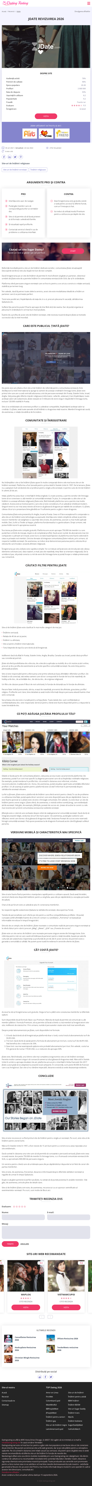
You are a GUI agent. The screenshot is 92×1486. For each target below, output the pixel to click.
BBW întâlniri (73, 1400)
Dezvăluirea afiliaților (10, 1472)
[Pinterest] (21, 157)
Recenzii (5, 1396)
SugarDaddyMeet (75, 1425)
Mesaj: (5, 1223)
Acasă (4, 1392)
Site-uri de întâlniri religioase (16, 163)
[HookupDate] (8, 1349)
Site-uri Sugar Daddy (76, 1409)
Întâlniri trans (74, 1413)
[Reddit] (40, 1377)
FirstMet (49, 1396)
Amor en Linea (52, 1392)
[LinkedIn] (9, 157)
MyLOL (71, 1417)
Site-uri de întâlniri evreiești (15, 169)
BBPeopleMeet (52, 1409)
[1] (14, 1206)
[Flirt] (29, 134)
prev (41, 1317)
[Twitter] (15, 157)
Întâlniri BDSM (74, 1405)
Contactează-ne (8, 1400)
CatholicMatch (74, 1429)
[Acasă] (15, 3)
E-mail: (50, 1212)
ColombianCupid (53, 1400)
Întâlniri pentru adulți (77, 1396)
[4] (22, 1206)
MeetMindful (51, 1405)
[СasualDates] (8, 1339)
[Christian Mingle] (8, 1359)
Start (73, 251)
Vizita (46, 116)
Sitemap (5, 1405)
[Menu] (88, 3)
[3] (19, 1206)
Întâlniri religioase (38, 169)
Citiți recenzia (25, 1301)
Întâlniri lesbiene (75, 1421)
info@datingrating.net (11, 1442)
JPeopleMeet (51, 1413)
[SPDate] (50, 1339)
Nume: (5, 1212)
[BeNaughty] (46, 134)
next (50, 1317)
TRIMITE (10, 1244)
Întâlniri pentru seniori (55, 1417)
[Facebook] (4, 157)
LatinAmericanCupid (54, 1429)
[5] (25, 1206)
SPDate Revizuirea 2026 (67, 1338)
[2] (16, 1206)
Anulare (24, 1244)
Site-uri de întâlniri (76, 1392)
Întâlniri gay (51, 1421)
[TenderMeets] (50, 1349)
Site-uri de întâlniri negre (56, 1425)
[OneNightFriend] (62, 134)
